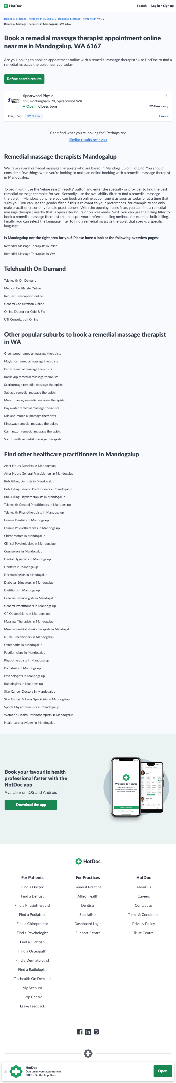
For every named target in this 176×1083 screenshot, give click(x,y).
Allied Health (87, 896)
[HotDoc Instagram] (96, 1032)
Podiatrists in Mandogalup (22, 668)
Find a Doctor (32, 887)
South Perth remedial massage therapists (32, 439)
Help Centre (32, 997)
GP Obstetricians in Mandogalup (27, 613)
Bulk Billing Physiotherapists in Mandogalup (34, 497)
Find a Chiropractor (32, 924)
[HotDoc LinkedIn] (88, 1032)
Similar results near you (88, 140)
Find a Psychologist (32, 933)
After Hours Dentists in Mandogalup (30, 466)
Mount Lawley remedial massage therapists (34, 400)
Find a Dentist (32, 896)
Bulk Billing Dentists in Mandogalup (29, 481)
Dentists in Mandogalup (21, 567)
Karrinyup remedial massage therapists (31, 377)
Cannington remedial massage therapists (32, 431)
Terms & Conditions (143, 915)
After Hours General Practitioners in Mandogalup (39, 473)
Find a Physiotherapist (32, 905)
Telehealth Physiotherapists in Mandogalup (34, 512)
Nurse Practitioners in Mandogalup (29, 637)
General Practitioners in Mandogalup (30, 606)
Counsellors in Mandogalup (23, 551)
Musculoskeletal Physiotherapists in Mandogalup (38, 629)
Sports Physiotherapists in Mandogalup (31, 707)
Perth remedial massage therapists (28, 369)
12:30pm (33, 116)
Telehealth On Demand (20, 280)
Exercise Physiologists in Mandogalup (30, 598)
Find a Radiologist (32, 969)
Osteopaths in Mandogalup (23, 645)
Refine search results (24, 79)
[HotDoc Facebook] (80, 1032)
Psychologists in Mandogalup (24, 676)
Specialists (88, 915)
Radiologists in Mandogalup (23, 684)
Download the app (31, 805)
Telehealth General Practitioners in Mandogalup (37, 504)
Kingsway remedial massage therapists (31, 423)
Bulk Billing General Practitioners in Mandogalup (38, 489)
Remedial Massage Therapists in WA (80, 18)
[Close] (5, 1071)
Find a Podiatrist (32, 915)
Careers (144, 896)
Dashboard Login (88, 924)
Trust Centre (144, 933)
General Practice (87, 887)
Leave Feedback (32, 1006)
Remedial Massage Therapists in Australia (29, 18)
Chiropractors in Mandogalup (24, 536)
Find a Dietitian (32, 942)
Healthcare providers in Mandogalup (29, 722)
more (163, 116)
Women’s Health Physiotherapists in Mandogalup (39, 715)
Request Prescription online (23, 296)
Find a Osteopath (32, 951)
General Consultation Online (24, 304)
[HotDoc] (12, 6)
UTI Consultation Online (21, 319)
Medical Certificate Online (22, 288)
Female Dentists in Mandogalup (26, 520)
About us (143, 887)
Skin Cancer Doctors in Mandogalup (29, 691)
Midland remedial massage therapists (30, 416)
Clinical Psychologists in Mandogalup (30, 543)
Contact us (143, 905)
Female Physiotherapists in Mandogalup (32, 528)
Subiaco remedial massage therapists (30, 392)
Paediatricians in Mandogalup (24, 652)
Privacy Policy (143, 924)
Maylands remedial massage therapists (31, 361)
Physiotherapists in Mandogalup (26, 660)
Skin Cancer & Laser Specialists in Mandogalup (37, 699)
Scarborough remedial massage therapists (33, 384)
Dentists (88, 905)
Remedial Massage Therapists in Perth (30, 246)
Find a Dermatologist (32, 960)
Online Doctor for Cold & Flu (24, 311)
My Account (32, 988)
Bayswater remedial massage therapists (31, 408)
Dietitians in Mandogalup (22, 590)
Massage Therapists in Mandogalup (29, 621)
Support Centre (87, 933)
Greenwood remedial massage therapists (32, 353)
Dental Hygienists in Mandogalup (27, 559)
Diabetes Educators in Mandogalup (29, 582)
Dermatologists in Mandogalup (25, 575)
